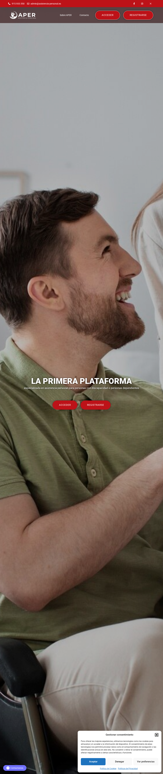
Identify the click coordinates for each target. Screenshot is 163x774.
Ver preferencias (146, 761)
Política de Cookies (108, 768)
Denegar (119, 761)
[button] (156, 734)
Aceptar (93, 761)
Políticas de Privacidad (128, 768)
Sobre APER (66, 15)
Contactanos (15, 768)
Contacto (84, 15)
